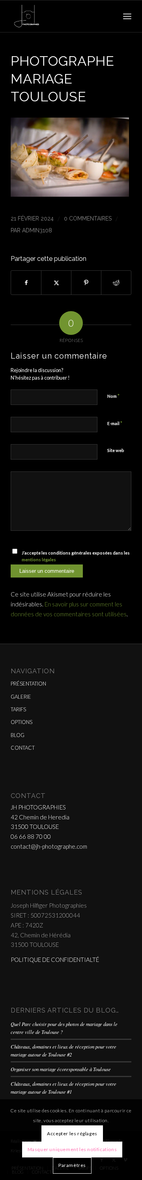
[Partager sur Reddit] (116, 283)
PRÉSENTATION (28, 683)
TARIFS (18, 709)
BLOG (17, 735)
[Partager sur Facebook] (26, 283)
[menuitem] (127, 16)
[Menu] (127, 16)
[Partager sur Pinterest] (86, 283)
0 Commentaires (88, 218)
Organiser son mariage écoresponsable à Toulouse (61, 1069)
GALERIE (21, 697)
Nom (113, 396)
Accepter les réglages (72, 1133)
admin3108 (37, 230)
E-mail (114, 423)
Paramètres (72, 1165)
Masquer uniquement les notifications (72, 1149)
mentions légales (39, 559)
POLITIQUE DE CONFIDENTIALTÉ (55, 959)
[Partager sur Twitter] (56, 283)
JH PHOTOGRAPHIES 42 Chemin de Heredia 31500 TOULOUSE (40, 817)
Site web (115, 450)
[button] (70, 194)
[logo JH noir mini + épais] (59, 16)
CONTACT (23, 748)
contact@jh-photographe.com (49, 846)
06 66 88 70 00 (31, 836)
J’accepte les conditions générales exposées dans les (76, 556)
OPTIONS (21, 722)
